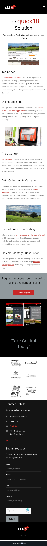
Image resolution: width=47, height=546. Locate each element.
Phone (8, 475)
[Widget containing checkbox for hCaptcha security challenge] (18, 511)
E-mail (8, 485)
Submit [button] (12, 519)
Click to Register (23, 293)
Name (8, 464)
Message (9, 496)
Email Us (13, 426)
